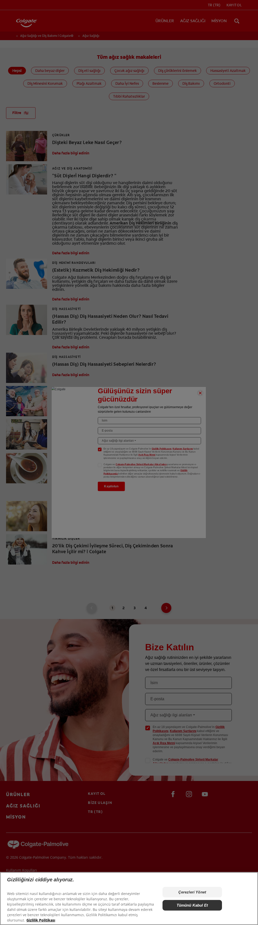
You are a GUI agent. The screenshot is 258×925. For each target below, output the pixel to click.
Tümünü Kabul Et (192, 905)
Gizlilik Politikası (40, 920)
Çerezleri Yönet (192, 892)
